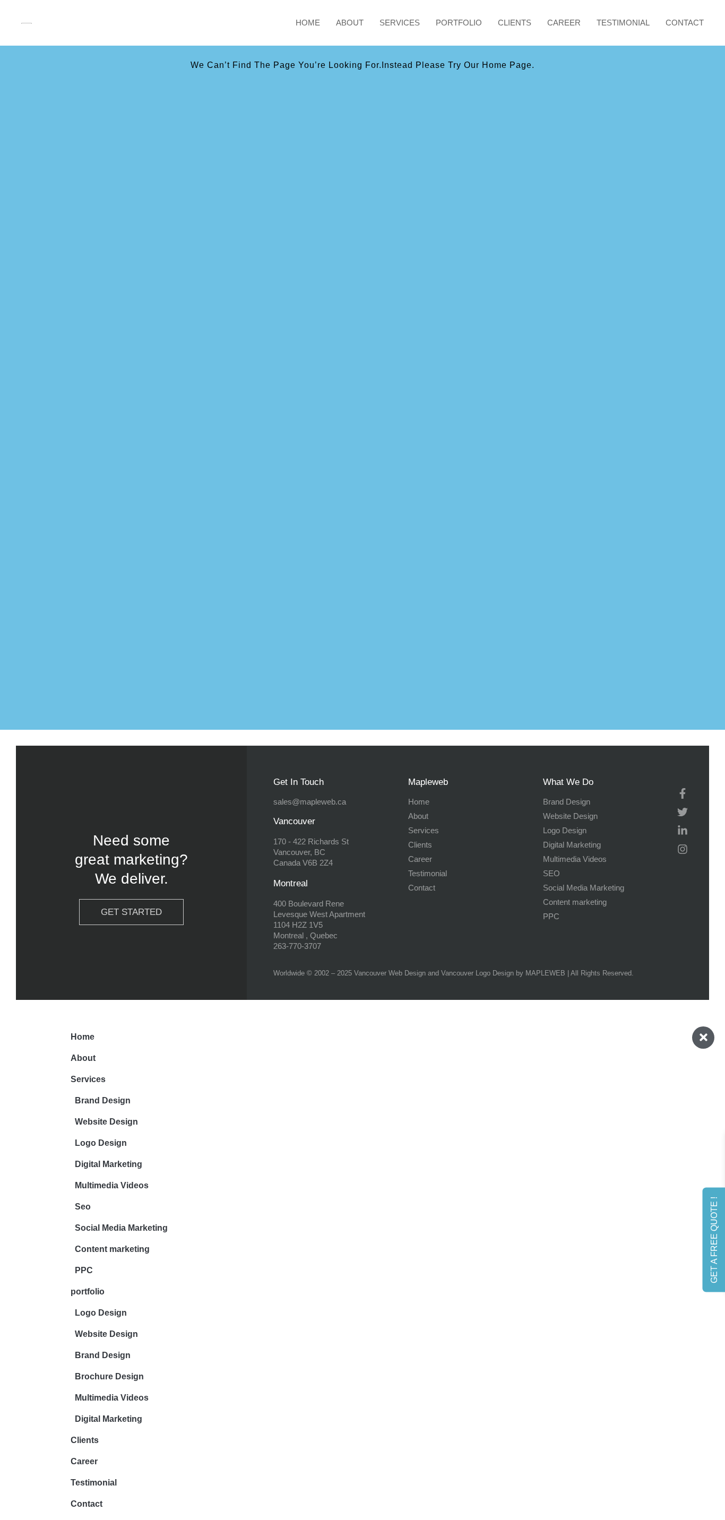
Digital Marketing (108, 1164)
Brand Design (103, 1100)
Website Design (106, 1121)
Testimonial (623, 22)
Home (308, 22)
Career (564, 22)
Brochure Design (109, 1376)
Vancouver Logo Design (477, 973)
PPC (84, 1270)
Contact (685, 22)
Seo (83, 1206)
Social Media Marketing (121, 1227)
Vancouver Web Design (390, 973)
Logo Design (101, 1142)
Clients (514, 22)
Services (399, 22)
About (350, 22)
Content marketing (112, 1249)
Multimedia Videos (112, 1185)
